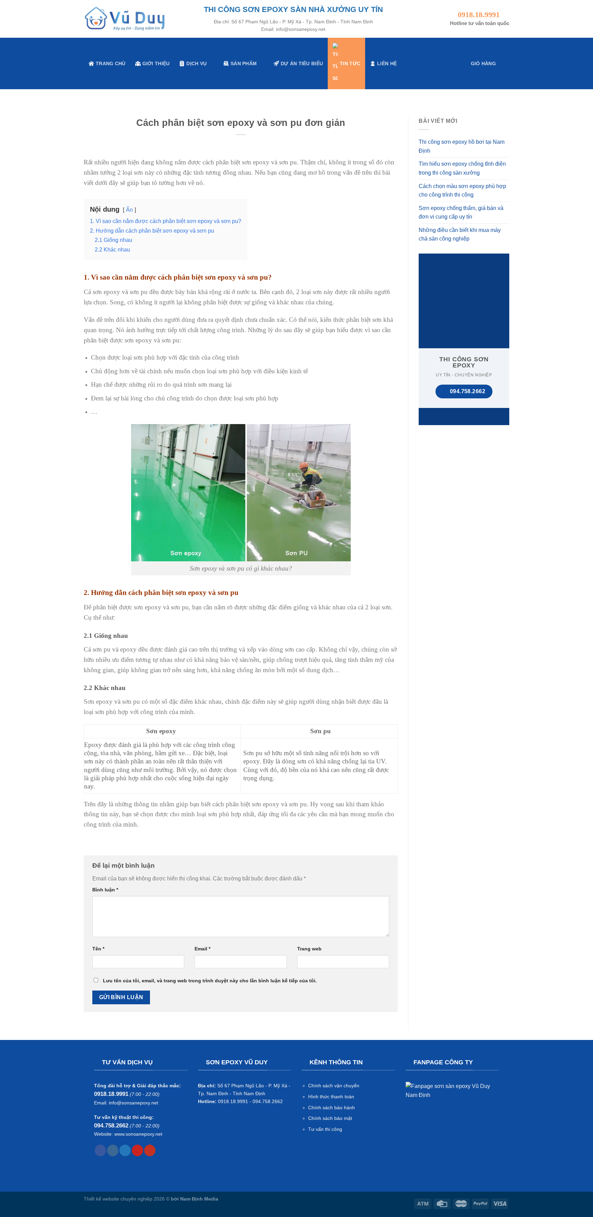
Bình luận (105, 889)
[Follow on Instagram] (112, 1150)
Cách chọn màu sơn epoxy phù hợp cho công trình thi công (462, 190)
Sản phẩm (244, 63)
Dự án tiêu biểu (302, 63)
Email (202, 948)
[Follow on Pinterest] (137, 1150)
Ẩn (129, 210)
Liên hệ (387, 63)
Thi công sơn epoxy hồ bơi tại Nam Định (461, 146)
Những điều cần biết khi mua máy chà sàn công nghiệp (460, 234)
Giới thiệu (156, 63)
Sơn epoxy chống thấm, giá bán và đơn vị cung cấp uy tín (461, 212)
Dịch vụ (196, 63)
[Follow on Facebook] (100, 1150)
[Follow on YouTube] (149, 1150)
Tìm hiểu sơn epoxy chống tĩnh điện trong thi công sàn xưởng (462, 168)
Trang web (309, 948)
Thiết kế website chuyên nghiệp (118, 1199)
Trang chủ (111, 63)
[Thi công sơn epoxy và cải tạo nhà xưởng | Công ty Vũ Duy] (125, 18)
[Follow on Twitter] (125, 1150)
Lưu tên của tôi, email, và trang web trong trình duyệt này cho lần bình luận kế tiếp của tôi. (210, 980)
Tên (98, 948)
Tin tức (350, 63)
